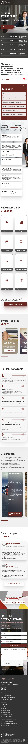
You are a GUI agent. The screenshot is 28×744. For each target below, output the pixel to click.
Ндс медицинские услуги (15, 740)
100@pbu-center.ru (6, 682)
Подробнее (10, 350)
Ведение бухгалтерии (4, 742)
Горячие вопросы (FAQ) (6, 714)
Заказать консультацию (15, 304)
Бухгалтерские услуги (6, 695)
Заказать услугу (14, 645)
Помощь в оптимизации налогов (9, 723)
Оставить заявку (7, 26)
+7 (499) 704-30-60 (9, 679)
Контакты (3, 708)
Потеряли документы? (9, 98)
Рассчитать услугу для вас (15, 514)
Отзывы (3, 706)
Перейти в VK (21, 602)
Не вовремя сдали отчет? (10, 110)
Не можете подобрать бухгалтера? (13, 114)
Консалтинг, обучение (6, 699)
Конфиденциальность (6, 716)
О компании (4, 704)
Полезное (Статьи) (5, 710)
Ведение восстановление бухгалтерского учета (16, 741)
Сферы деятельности (6, 712)
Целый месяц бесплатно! (7, 721)
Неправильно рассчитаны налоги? (12, 94)
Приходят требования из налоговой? (13, 106)
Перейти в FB (9, 602)
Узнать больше (5, 79)
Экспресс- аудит (5, 725)
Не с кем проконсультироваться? (12, 102)
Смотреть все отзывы (14, 583)
